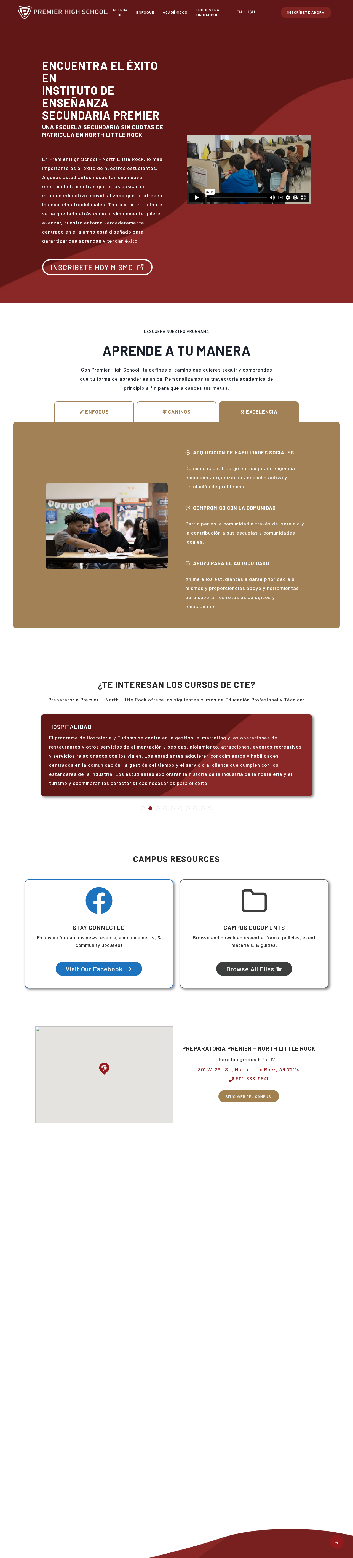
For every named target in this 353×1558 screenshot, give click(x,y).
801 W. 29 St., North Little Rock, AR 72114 (249, 1069)
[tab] (94, 411)
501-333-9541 (251, 1078)
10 (210, 808)
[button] (104, 1069)
